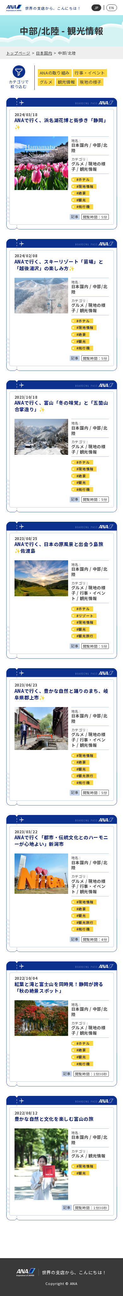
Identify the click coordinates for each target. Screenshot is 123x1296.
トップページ (18, 53)
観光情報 (88, 169)
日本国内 (44, 53)
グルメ (77, 164)
